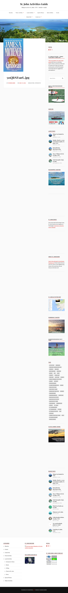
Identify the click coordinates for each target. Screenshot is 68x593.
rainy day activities (54, 399)
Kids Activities (50, 12)
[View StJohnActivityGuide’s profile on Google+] (52, 49)
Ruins (7, 574)
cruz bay (51, 377)
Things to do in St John (54, 415)
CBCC (58, 373)
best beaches (52, 371)
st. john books (52, 409)
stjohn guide (11, 83)
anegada (58, 365)
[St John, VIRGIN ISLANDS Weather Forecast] (34, 548)
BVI (55, 373)
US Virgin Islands (53, 417)
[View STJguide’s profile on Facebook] (49, 49)
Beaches (11, 12)
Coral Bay (57, 375)
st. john (56, 405)
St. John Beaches (53, 407)
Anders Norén (43, 589)
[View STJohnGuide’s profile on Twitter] (50, 49)
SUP (60, 411)
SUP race (51, 413)
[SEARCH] (63, 78)
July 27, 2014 (22, 83)
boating (59, 371)
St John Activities (53, 411)
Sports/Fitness (40, 12)
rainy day (61, 395)
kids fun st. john (53, 389)
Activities (51, 365)
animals (51, 369)
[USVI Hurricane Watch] (29, 563)
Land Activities (30, 12)
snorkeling (59, 403)
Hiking (7, 568)
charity (51, 375)
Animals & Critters (10, 561)
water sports (52, 419)
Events (57, 12)
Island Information (54, 385)
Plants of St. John (10, 571)
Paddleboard (52, 393)
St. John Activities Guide (34, 4)
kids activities (52, 387)
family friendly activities (55, 379)
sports (51, 405)
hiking (50, 381)
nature (62, 391)
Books (7, 565)
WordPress (30, 589)
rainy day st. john (53, 401)
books (50, 373)
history (56, 381)
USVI (63, 415)
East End (57, 377)
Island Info (28, 17)
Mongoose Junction (54, 391)
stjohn (59, 409)
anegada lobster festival (55, 367)
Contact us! (37, 17)
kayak (61, 385)
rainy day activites (53, 397)
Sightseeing (52, 403)
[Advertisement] (58, 204)
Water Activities (19, 12)
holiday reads (52, 383)
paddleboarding (53, 395)
